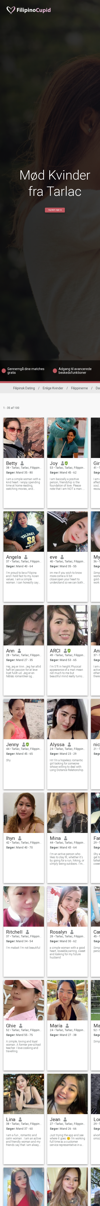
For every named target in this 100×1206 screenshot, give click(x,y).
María (56, 1026)
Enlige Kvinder (53, 388)
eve (53, 557)
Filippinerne (79, 388)
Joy (54, 463)
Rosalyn (58, 932)
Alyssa (57, 744)
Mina (55, 838)
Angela (13, 557)
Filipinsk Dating (24, 388)
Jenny (12, 744)
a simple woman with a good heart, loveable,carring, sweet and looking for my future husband (67, 952)
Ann (10, 651)
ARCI (55, 651)
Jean (55, 1119)
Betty (11, 463)
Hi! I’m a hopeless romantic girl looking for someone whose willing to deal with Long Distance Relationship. (67, 765)
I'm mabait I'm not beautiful (23, 947)
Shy (8, 760)
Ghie (11, 1026)
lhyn (10, 838)
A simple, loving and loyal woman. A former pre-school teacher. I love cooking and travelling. (23, 1046)
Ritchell (14, 932)
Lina (10, 1119)
